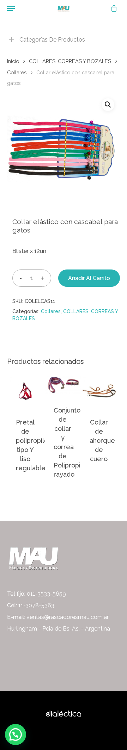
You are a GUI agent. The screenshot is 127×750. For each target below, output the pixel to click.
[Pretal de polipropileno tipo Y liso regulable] (25, 391)
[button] (108, 104)
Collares (16, 72)
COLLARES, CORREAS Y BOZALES (70, 61)
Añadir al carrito (89, 278)
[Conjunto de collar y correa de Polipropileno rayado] (63, 385)
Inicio (13, 61)
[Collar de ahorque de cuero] (99, 391)
